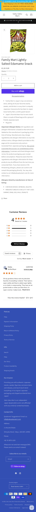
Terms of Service (9, 340)
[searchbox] (10, 253)
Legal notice (25, 507)
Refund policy (30, 501)
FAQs (5, 317)
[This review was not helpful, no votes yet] (30, 298)
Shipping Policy (9, 326)
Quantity (4, 74)
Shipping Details (9, 370)
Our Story (7, 361)
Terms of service (18, 504)
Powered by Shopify (20, 501)
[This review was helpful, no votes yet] (27, 298)
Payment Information (11, 321)
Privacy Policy (8, 335)
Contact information (14, 507)
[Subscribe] (28, 459)
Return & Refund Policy (11, 331)
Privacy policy (8, 504)
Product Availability (10, 366)
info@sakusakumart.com (12, 419)
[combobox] (25, 259)
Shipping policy (29, 504)
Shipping (4, 71)
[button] (4, 15)
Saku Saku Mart (10, 501)
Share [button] (5, 198)
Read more (26, 290)
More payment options (18, 96)
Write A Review (19, 244)
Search (6, 352)
